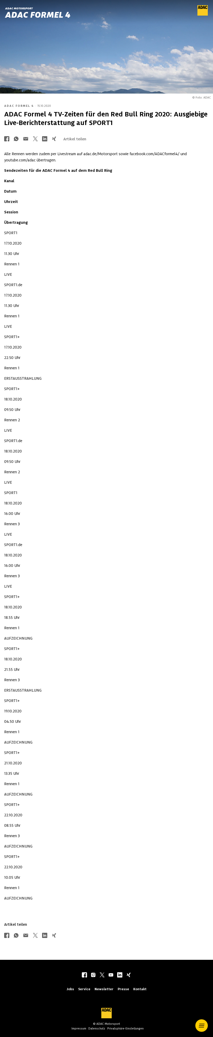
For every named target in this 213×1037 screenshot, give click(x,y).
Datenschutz (96, 1028)
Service (84, 989)
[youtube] (111, 975)
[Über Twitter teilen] (35, 139)
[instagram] (93, 975)
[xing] (128, 975)
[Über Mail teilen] (26, 139)
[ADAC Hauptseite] (202, 14)
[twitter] (102, 975)
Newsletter (104, 989)
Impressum (78, 1028)
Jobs (70, 989)
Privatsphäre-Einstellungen (125, 1028)
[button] (201, 1025)
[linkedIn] (119, 975)
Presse (123, 989)
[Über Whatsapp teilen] (16, 139)
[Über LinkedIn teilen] (44, 139)
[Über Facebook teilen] (6, 139)
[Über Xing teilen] (54, 139)
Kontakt (140, 989)
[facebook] (84, 975)
